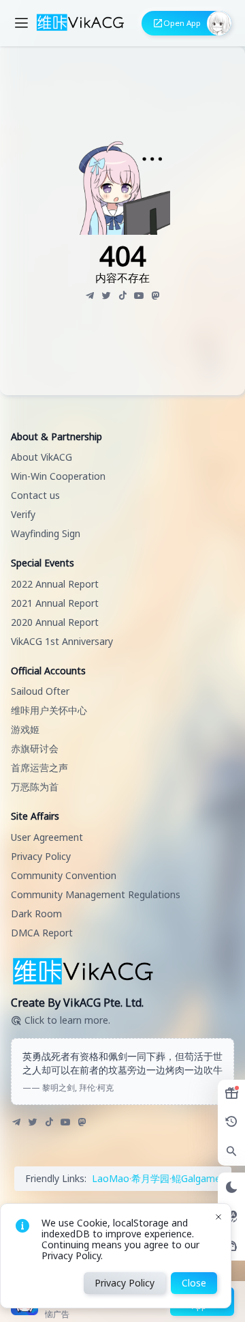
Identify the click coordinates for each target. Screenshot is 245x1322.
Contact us (35, 495)
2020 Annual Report (55, 622)
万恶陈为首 (35, 786)
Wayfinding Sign (45, 533)
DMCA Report (42, 932)
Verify (23, 514)
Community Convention (63, 875)
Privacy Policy (41, 856)
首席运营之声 (39, 767)
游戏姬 (25, 729)
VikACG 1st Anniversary (62, 641)
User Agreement (47, 837)
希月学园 (150, 1178)
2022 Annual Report (55, 583)
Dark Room (36, 913)
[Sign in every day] (231, 1093)
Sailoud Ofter (40, 691)
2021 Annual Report (55, 603)
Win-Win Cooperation (58, 476)
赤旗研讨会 (35, 748)
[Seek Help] (231, 1246)
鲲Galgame (196, 1178)
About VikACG (41, 456)
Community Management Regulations (95, 894)
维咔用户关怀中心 (49, 710)
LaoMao (110, 1178)
